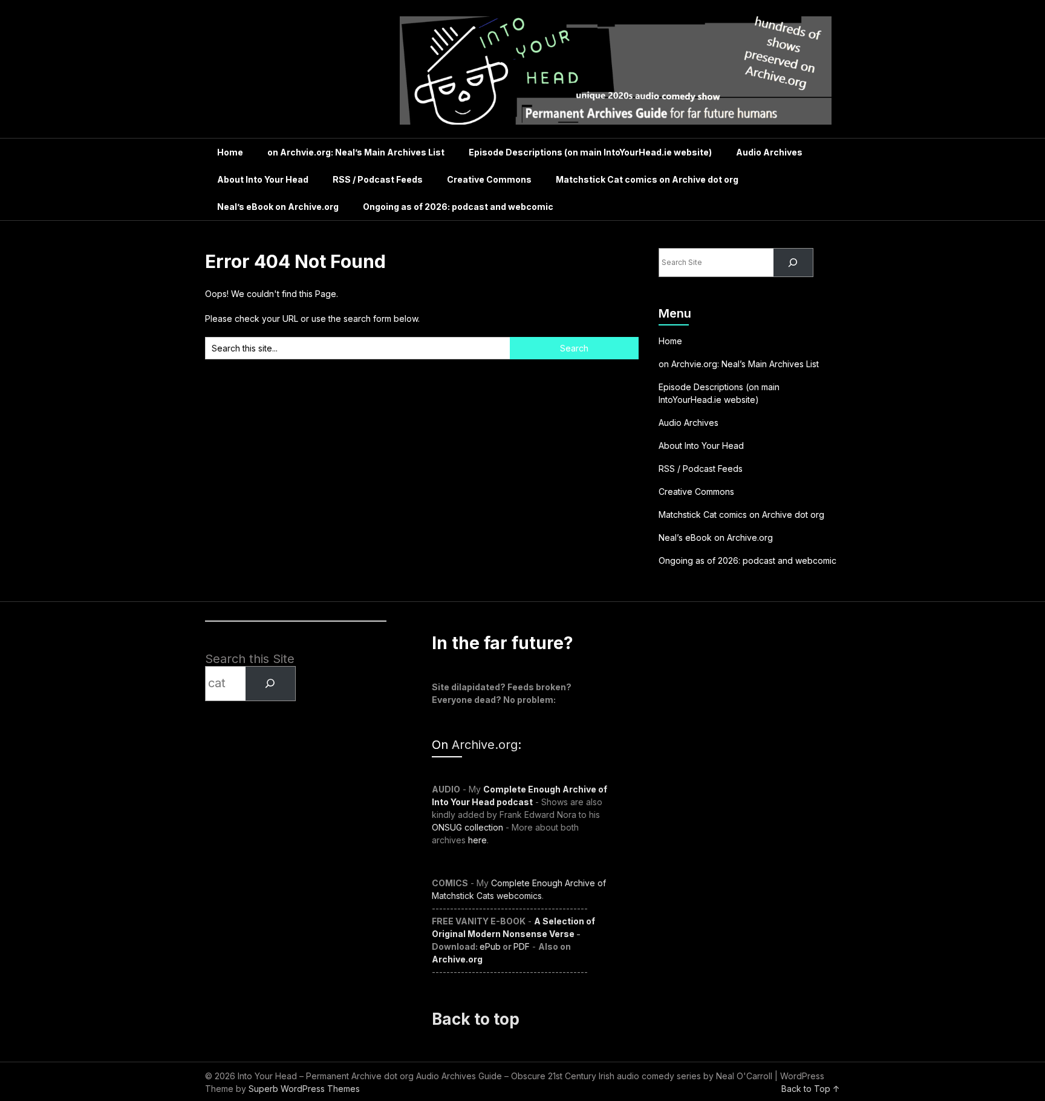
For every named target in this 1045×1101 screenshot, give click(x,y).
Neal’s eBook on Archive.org (278, 206)
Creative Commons (489, 179)
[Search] (793, 263)
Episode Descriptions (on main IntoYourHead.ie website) (590, 152)
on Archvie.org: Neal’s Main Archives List (355, 152)
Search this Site (250, 659)
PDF (521, 946)
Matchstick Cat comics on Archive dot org (647, 179)
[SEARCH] (270, 684)
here (477, 840)
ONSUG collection (467, 827)
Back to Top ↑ (810, 1088)
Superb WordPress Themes (304, 1088)
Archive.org (485, 744)
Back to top (475, 1019)
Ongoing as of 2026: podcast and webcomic (458, 206)
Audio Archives (769, 152)
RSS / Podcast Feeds (378, 179)
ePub (490, 946)
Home (230, 152)
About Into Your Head (262, 179)
